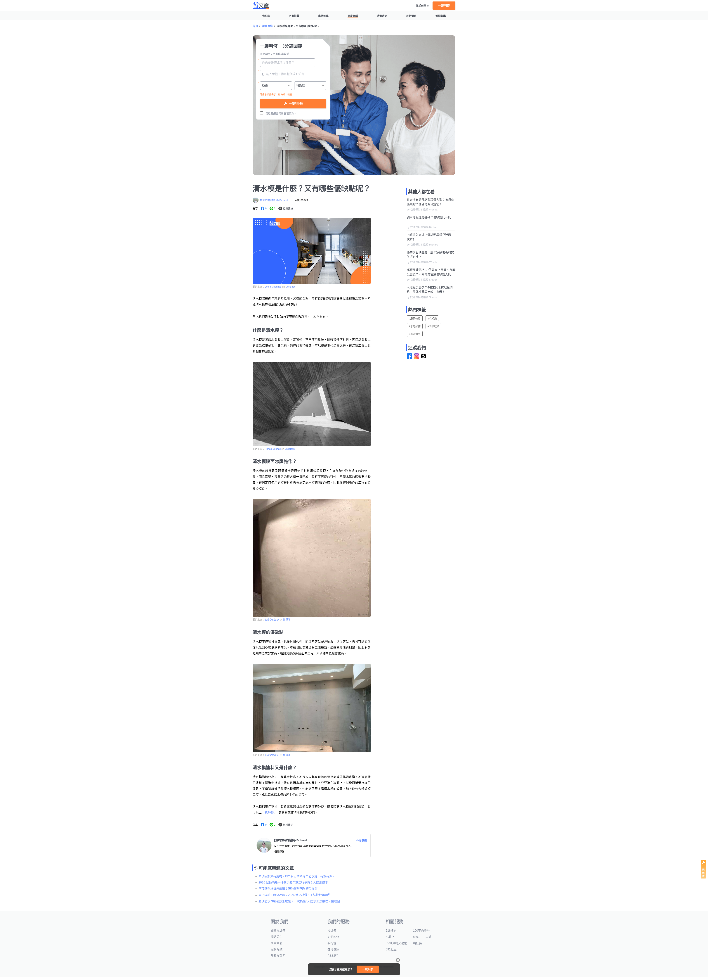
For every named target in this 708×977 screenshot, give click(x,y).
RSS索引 (333, 955)
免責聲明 (276, 943)
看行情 (331, 943)
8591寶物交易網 (396, 943)
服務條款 (276, 949)
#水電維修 (415, 326)
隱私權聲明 (278, 955)
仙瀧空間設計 (272, 619)
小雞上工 (392, 936)
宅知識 (266, 15)
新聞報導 (440, 15)
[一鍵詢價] (703, 877)
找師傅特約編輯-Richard (274, 200)
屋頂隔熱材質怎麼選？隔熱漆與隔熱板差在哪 (287, 888)
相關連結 (279, 851)
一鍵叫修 (444, 5)
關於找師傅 (278, 930)
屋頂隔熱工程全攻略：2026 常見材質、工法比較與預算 (294, 895)
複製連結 (288, 208)
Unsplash (290, 286)
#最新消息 (415, 334)
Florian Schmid (273, 448)
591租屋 (391, 949)
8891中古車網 (422, 936)
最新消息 (411, 15)
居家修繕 (353, 15)
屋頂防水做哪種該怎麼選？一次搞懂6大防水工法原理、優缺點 (299, 901)
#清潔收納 (433, 326)
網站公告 (276, 936)
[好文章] (261, 5)
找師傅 (286, 619)
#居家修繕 (415, 318)
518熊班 (391, 930)
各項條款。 (290, 113)
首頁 (255, 26)
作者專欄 (361, 840)
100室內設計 (421, 930)
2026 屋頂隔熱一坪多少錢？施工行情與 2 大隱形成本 (293, 882)
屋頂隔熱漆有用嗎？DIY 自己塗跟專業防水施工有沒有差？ (296, 876)
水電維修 (323, 15)
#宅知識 (432, 318)
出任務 (417, 943)
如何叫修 (333, 936)
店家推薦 (294, 15)
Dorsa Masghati (273, 286)
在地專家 (333, 949)
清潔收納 (382, 15)
